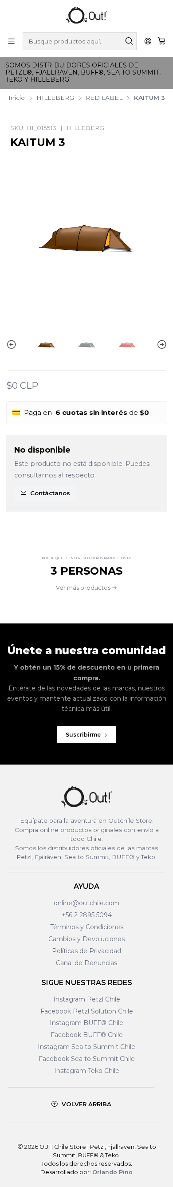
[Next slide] (160, 345)
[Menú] (11, 41)
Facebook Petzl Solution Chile (86, 1011)
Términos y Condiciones (86, 927)
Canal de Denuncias (86, 963)
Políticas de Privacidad (86, 951)
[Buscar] (129, 41)
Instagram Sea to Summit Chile (86, 1047)
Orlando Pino (112, 1172)
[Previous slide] (13, 345)
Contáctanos (50, 493)
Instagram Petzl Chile (86, 999)
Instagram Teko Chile (86, 1071)
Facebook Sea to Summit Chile (87, 1059)
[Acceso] (148, 41)
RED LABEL (104, 98)
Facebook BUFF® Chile (87, 1035)
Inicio (16, 98)
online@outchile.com (86, 903)
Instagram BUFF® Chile (86, 1023)
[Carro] (162, 41)
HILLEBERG (55, 98)
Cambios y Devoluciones (86, 939)
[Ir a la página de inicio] (86, 15)
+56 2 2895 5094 (87, 915)
